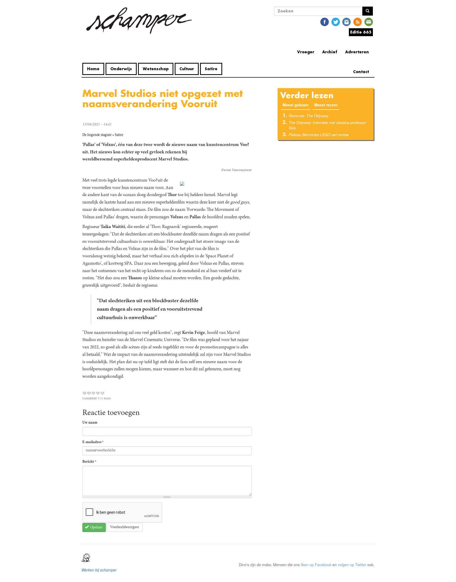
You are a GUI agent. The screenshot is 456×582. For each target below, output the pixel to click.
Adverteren (357, 51)
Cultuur (186, 68)
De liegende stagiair (97, 135)
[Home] (139, 20)
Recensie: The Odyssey (309, 115)
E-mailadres (93, 442)
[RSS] (357, 21)
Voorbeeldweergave (124, 527)
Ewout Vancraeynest (236, 170)
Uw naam (89, 423)
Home (93, 68)
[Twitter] (335, 21)
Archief (329, 51)
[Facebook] (324, 21)
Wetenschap (156, 68)
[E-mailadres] (368, 21)
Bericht (89, 462)
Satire (211, 68)
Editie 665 (361, 32)
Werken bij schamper (99, 569)
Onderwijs (121, 68)
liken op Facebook (316, 564)
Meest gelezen (296, 104)
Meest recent (326, 104)
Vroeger (305, 51)
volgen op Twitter (352, 564)
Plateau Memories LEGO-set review (319, 134)
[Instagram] (346, 21)
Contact (361, 71)
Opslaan (95, 527)
